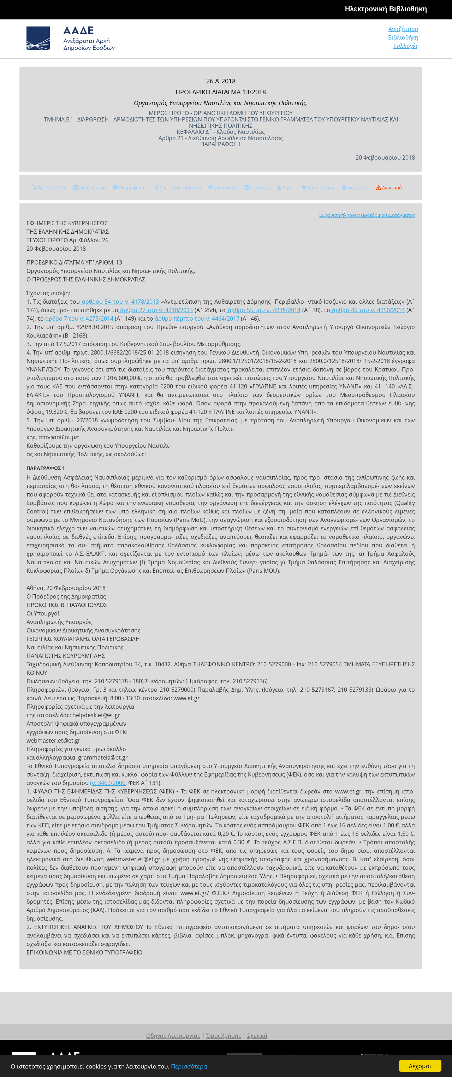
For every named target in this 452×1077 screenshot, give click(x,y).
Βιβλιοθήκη (403, 37)
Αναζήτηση (403, 29)
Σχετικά (257, 1036)
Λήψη (288, 187)
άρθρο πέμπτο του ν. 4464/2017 (196, 318)
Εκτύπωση (357, 187)
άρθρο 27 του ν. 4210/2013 (155, 310)
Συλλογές (405, 46)
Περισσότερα (189, 1066)
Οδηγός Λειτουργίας (173, 1036)
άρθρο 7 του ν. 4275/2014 (78, 318)
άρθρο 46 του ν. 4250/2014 (367, 310)
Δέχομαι (420, 1066)
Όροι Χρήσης (223, 1036)
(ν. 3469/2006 (107, 783)
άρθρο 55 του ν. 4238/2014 (263, 310)
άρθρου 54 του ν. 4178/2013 (119, 301)
